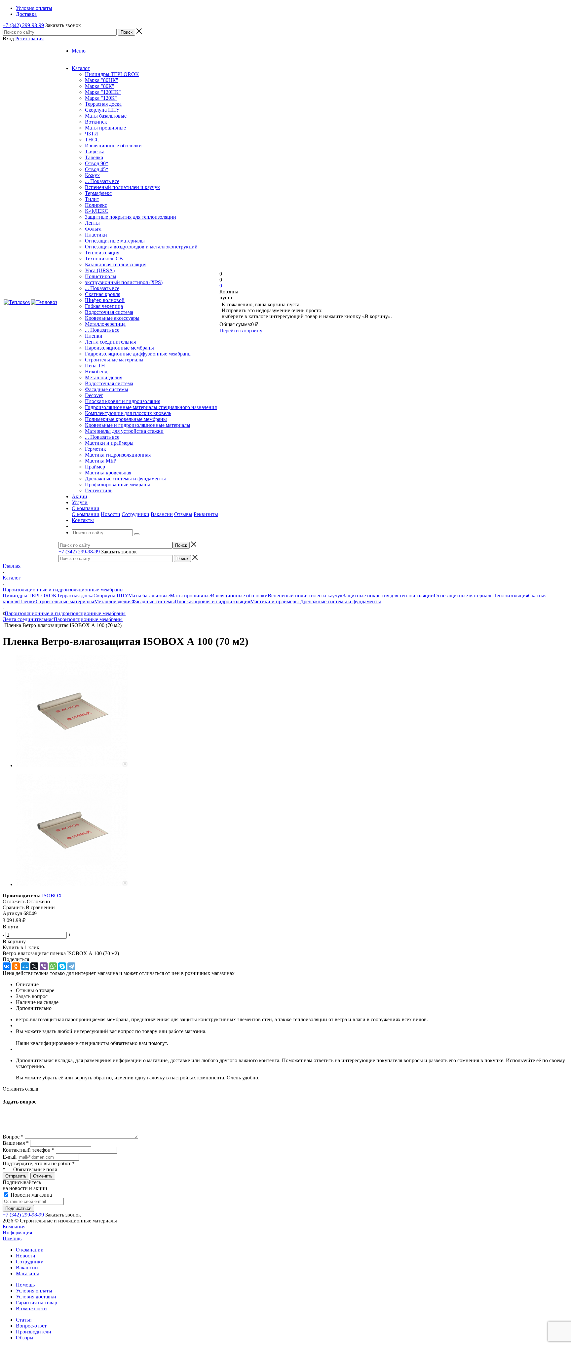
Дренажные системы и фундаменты (125, 478)
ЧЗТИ (91, 133)
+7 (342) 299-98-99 (23, 25)
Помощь (12, 1238)
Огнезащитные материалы (115, 240)
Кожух (92, 175)
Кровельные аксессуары (112, 318)
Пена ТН (95, 365)
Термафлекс (98, 193)
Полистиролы (100, 276)
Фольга (93, 229)
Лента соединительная (110, 342)
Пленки (93, 336)
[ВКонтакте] (7, 966)
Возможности (31, 1308)
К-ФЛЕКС (96, 211)
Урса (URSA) (100, 270)
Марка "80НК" (101, 80)
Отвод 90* (96, 163)
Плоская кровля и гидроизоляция (122, 401)
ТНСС (92, 139)
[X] (34, 966)
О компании (85, 514)
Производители (33, 1331)
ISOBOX (52, 895)
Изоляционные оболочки (113, 145)
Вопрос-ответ (31, 1325)
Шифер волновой (105, 300)
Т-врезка (94, 151)
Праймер (95, 466)
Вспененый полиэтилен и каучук (122, 187)
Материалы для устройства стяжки (124, 431)
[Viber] (44, 966)
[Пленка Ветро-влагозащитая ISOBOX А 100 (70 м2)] (72, 765)
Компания (14, 1226)
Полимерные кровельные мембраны (126, 419)
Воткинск (96, 122)
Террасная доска (103, 104)
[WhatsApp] (53, 966)
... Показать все (102, 181)
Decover (94, 395)
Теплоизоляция (102, 252)
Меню (79, 51)
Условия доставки (36, 1296)
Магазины (27, 1273)
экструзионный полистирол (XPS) (124, 282)
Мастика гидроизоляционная (118, 455)
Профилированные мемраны (117, 484)
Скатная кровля (102, 294)
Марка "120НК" (103, 92)
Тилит (92, 199)
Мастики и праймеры (109, 443)
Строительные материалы (114, 359)
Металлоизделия (103, 377)
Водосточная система (109, 312)
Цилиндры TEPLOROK (112, 74)
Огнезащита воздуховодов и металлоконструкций (141, 246)
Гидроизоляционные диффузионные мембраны (138, 353)
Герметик (95, 449)
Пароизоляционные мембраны (119, 348)
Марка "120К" (101, 98)
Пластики (96, 235)
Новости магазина (30, 1195)
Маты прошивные (105, 128)
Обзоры (24, 1337)
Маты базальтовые (106, 116)
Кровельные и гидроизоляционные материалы (137, 425)
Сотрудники (135, 514)
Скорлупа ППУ (102, 110)
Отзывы (183, 514)
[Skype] (62, 966)
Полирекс (96, 205)
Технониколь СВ (104, 258)
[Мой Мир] (25, 966)
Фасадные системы (106, 389)
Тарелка (94, 157)
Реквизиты (206, 514)
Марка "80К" (99, 86)
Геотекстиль (98, 490)
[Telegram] (71, 966)
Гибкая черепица (104, 306)
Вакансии (162, 514)
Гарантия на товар (36, 1302)
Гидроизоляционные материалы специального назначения (151, 407)
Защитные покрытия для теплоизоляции (130, 217)
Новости (110, 514)
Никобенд (96, 371)
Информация (17, 1232)
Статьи (24, 1320)
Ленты (92, 223)
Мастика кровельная (108, 472)
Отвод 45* (96, 169)
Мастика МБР (100, 461)
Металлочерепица (105, 324)
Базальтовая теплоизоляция (115, 264)
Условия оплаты (34, 1290)
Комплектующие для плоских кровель (128, 413)
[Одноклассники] (16, 966)
